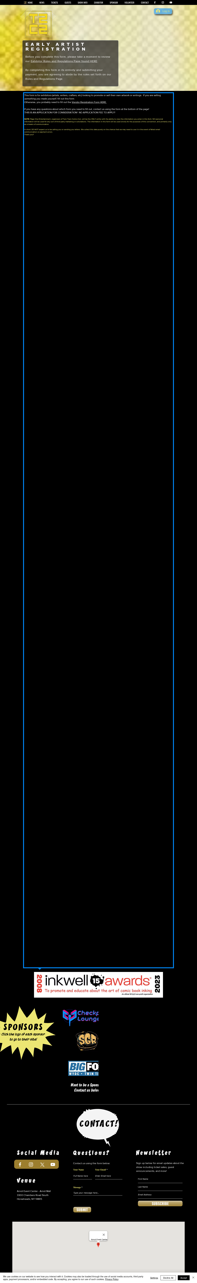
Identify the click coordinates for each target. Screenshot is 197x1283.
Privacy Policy (112, 1279)
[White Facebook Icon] (154, 2)
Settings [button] (154, 1277)
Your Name (78, 1170)
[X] (42, 1164)
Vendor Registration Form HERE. (89, 102)
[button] (82, 2)
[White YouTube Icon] (170, 2)
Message (77, 1187)
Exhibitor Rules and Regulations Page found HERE (64, 61)
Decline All (168, 1277)
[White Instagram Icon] (162, 2)
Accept (183, 1277)
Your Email (100, 1170)
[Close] (193, 1278)
